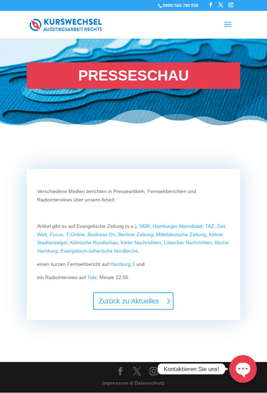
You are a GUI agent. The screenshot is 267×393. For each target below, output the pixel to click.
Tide (92, 277)
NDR (144, 226)
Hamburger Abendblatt (177, 226)
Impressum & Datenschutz (133, 383)
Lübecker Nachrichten (188, 242)
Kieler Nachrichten (141, 242)
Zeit (221, 226)
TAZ (209, 226)
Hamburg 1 (122, 264)
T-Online (75, 234)
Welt (42, 234)
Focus (56, 234)
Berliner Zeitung (135, 234)
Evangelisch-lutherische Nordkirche (99, 251)
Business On (101, 234)
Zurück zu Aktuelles (129, 301)
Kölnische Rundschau (94, 242)
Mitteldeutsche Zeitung (181, 234)
